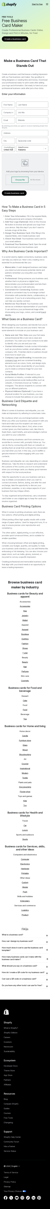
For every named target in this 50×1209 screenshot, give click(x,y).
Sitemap (7, 1186)
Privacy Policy (10, 1182)
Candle (25, 736)
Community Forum (11, 1142)
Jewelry (25, 615)
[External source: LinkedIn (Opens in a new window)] (33, 1198)
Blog (6, 1099)
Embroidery (25, 901)
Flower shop (25, 791)
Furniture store (25, 740)
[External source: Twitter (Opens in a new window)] (11, 1198)
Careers (7, 1037)
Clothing (25, 639)
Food (25, 710)
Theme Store (9, 1070)
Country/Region (9, 147)
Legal (6, 1177)
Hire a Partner (9, 1146)
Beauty (25, 662)
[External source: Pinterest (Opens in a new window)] (39, 1198)
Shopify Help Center (12, 1137)
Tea (25, 719)
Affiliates (7, 1084)
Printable (25, 873)
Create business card (14, 193)
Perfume (25, 671)
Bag (25, 611)
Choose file (20, 180)
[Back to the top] (6, 1012)
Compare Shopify (11, 1104)
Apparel (25, 629)
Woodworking (25, 754)
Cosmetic (25, 681)
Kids (25, 801)
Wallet (25, 620)
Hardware (25, 868)
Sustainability (9, 1051)
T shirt (25, 653)
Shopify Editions (10, 1032)
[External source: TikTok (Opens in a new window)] (28, 1198)
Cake (25, 700)
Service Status (10, 1151)
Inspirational (25, 768)
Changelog (8, 1122)
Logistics (25, 910)
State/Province (23, 147)
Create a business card (15, 39)
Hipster (25, 887)
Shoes (25, 648)
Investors (8, 1042)
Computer (25, 859)
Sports (25, 839)
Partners (7, 1080)
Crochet (25, 764)
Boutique (25, 634)
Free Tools (8, 1118)
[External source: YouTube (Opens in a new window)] (17, 1198)
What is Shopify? (11, 1028)
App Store (8, 1075)
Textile (25, 778)
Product (25, 915)
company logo (11, 360)
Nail (25, 667)
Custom (25, 882)
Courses (7, 1113)
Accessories (25, 606)
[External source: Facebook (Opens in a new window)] (5, 1198)
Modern (25, 773)
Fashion (25, 643)
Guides (7, 1108)
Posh (25, 892)
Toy (25, 805)
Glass (25, 745)
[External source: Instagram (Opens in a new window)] (22, 1198)
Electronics (25, 864)
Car (25, 825)
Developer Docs (11, 1066)
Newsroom (8, 1046)
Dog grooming (25, 787)
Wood (25, 750)
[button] (47, 4)
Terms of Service (11, 1172)
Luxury (25, 830)
